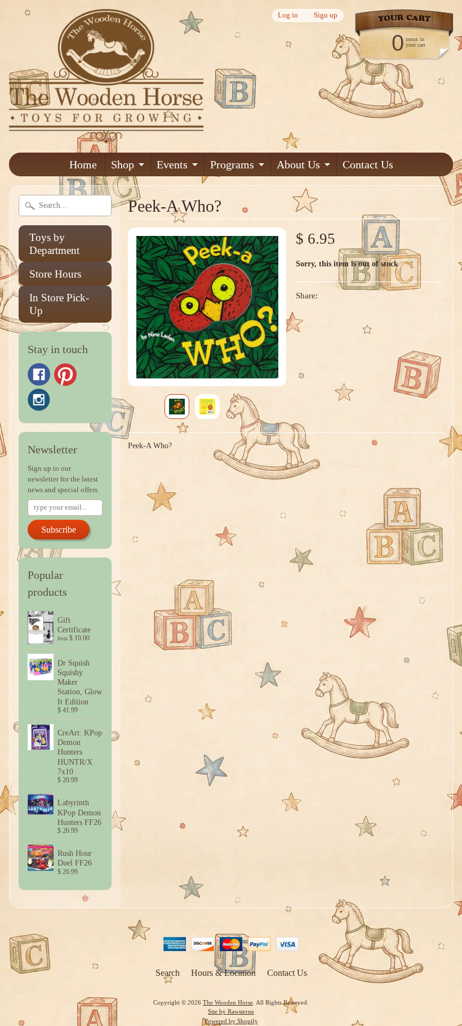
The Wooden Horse (228, 1002)
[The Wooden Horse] (106, 136)
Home (83, 164)
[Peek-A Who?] (177, 406)
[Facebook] (39, 374)
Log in (288, 15)
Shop (122, 164)
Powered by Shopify (231, 1021)
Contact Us (368, 164)
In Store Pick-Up (59, 304)
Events (172, 164)
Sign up (325, 15)
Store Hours (55, 274)
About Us (298, 164)
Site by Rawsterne (231, 1011)
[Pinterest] (65, 374)
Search (168, 973)
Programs (232, 164)
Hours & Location (223, 973)
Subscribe (58, 529)
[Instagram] (39, 400)
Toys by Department (54, 243)
